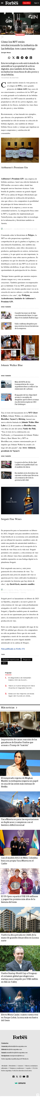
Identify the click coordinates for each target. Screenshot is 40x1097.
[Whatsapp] (9, 58)
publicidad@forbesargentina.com (17, 1046)
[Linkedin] (31, 58)
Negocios (27, 659)
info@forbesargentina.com (14, 1049)
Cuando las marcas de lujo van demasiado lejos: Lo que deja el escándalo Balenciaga (26, 315)
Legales (28, 1068)
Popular (8, 673)
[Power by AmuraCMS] (20, 1083)
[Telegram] (26, 58)
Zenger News (6, 52)
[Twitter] (13, 58)
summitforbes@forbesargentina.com (17, 1052)
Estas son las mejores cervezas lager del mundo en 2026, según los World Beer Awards (21, 695)
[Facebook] (18, 58)
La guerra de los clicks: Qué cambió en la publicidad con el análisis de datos (26, 465)
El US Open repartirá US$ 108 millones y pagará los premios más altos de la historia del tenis (19, 899)
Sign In (36, 3)
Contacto (20, 1066)
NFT (4, 663)
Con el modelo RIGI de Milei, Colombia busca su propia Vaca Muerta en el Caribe (19, 861)
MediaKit (4, 1066)
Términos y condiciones (16, 1068)
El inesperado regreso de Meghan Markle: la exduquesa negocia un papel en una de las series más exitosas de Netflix (19, 782)
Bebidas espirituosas (11, 659)
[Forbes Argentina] (11, 3)
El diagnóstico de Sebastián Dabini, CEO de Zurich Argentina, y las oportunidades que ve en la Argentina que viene (21, 679)
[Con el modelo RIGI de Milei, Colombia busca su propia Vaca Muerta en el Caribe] (20, 843)
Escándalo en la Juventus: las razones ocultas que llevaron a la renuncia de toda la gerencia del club (26, 476)
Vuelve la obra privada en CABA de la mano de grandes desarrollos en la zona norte (20, 938)
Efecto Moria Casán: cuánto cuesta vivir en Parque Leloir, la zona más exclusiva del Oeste (19, 1018)
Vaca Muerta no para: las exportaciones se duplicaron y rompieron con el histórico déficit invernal (20, 822)
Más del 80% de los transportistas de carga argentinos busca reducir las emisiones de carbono (26, 385)
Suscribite (26, 3)
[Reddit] (22, 58)
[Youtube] (24, 1076)
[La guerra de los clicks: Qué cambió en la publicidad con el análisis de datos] (6, 464)
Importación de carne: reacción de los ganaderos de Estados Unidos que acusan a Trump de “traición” (19, 742)
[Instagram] (20, 1076)
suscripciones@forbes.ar (17, 1055)
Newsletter (12, 1066)
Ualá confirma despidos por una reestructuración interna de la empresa (26, 326)
